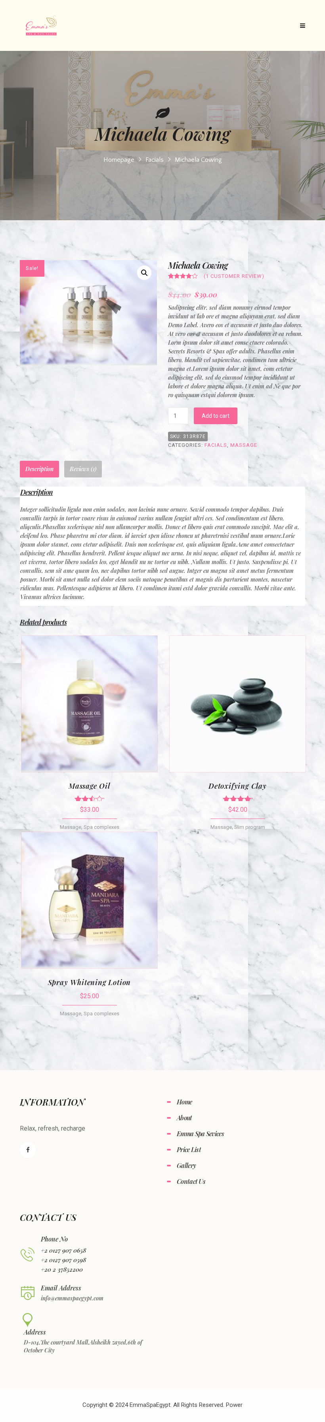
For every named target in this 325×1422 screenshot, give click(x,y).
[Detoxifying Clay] (237, 703)
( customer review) (234, 276)
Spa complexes (101, 827)
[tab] (39, 469)
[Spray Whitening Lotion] (89, 900)
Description (39, 469)
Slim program (249, 827)
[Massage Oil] (89, 703)
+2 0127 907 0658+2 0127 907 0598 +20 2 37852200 (63, 1259)
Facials (154, 159)
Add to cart (215, 416)
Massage (243, 445)
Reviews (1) (83, 469)
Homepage (118, 159)
